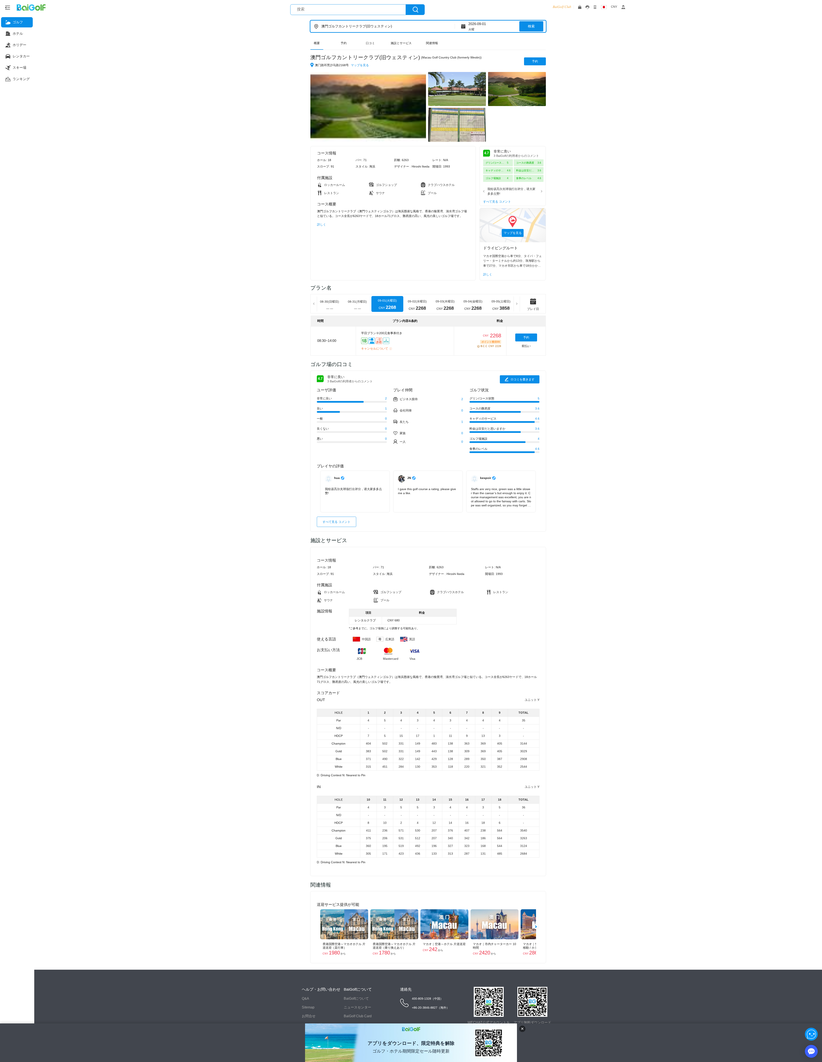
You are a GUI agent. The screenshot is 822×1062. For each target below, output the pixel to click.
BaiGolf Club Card (358, 1016)
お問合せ (309, 1016)
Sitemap (308, 1007)
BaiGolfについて (356, 998)
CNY (614, 6)
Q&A (305, 998)
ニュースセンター (357, 1007)
